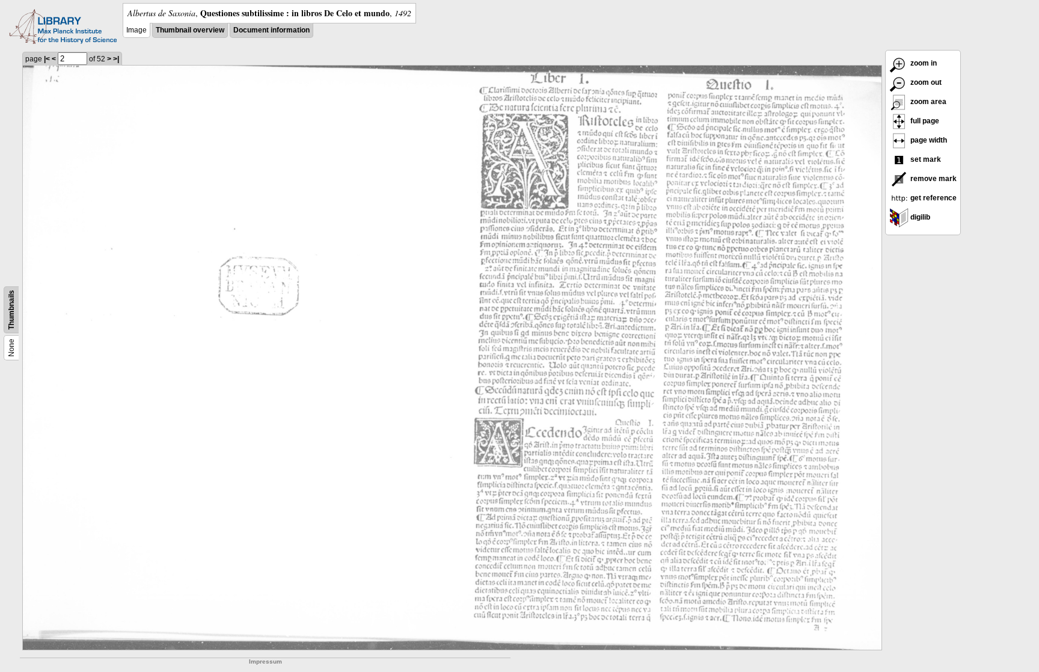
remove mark (933, 178)
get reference (933, 198)
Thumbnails (11, 310)
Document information (271, 30)
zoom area (927, 101)
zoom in (923, 63)
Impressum (265, 661)
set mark (925, 159)
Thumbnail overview (190, 30)
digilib (919, 217)
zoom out (925, 82)
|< (47, 59)
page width (928, 140)
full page (924, 121)
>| (116, 59)
